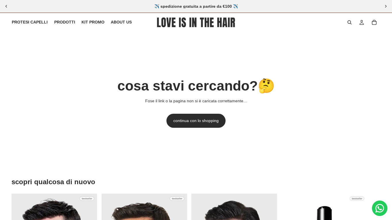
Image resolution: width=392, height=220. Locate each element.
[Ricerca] (349, 22)
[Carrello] (374, 22)
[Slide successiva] (385, 6)
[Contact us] (379, 208)
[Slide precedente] (6, 6)
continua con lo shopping (196, 120)
